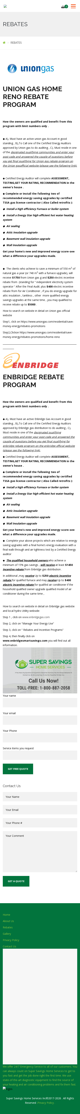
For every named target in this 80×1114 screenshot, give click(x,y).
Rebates (8, 927)
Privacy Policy (11, 940)
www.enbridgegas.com (36, 617)
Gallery (7, 933)
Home (6, 914)
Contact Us (9, 946)
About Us (8, 921)
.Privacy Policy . (46, 1102)
